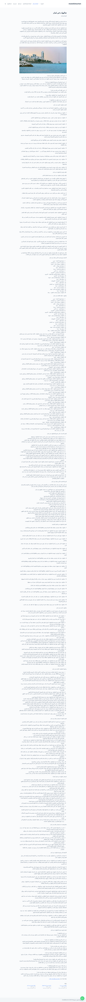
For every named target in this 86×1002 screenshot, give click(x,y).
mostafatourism (75, 4)
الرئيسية (42, 3)
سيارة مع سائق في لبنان (54, 978)
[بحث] (5, 3)
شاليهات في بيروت (63, 985)
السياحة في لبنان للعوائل (46, 985)
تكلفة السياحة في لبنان (31, 985)
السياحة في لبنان (35, 3)
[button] (82, 998)
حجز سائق (19, 3)
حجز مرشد (15, 3)
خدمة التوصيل (9, 3)
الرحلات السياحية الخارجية (27, 3)
